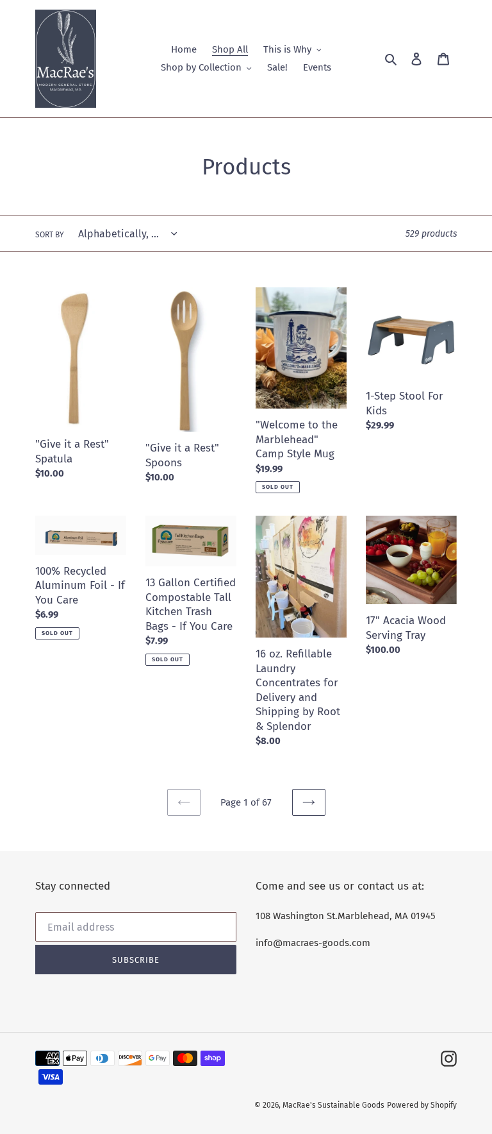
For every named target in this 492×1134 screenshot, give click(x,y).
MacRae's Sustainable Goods (333, 1105)
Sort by (49, 234)
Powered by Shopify (422, 1105)
